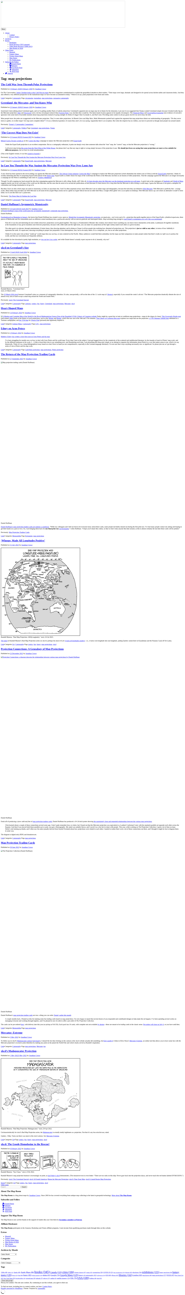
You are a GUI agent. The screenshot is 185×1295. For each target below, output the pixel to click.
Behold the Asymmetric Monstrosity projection (84, 217)
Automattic (41, 1288)
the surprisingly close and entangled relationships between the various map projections (123, 821)
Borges (109, 294)
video (11, 318)
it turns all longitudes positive (75, 641)
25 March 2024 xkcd (11, 294)
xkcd (73, 304)
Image (3, 1183)
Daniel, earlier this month (62, 1015)
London (137, 1275)
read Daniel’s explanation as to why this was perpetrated (143, 219)
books (42, 1272)
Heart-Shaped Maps (12, 308)
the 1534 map (23, 320)
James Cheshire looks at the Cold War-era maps (32, 93)
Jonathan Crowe (40, 89)
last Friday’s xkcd (54, 1176)
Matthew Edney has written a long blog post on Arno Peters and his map (25, 337)
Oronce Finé (35, 320)
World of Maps (178, 181)
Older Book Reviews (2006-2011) (21, 46)
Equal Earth (77, 141)
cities (68, 1272)
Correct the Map (33, 141)
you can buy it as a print (49, 239)
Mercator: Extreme (11, 1032)
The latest (4, 641)
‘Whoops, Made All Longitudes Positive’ (23, 540)
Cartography (16, 98)
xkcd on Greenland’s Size (15, 247)
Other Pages (9, 50)
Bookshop (12, 42)
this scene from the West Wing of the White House (38, 148)
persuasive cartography (61, 98)
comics (34, 304)
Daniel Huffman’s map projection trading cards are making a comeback (25, 527)
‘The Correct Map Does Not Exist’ (20, 132)
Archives (8, 39)
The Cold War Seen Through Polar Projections (27, 84)
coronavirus (98, 1272)
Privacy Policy (14, 37)
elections (137, 1272)
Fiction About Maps (16, 56)
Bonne (59, 318)
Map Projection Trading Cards (19, 532)
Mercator (49, 161)
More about (121, 1195)
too (44, 1046)
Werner (50, 318)
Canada (56, 1272)
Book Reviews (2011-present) (19, 44)
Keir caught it (108, 1041)
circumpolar (29, 98)
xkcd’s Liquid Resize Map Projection (98, 1179)
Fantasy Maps (14, 54)
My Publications (14, 60)
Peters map (50, 176)
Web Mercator (147, 189)
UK (73, 1278)
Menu (3, 29)
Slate (19, 113)
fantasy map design (166, 1272)
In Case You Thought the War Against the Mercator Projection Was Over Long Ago (37, 157)
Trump (52, 128)
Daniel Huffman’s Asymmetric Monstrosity (24, 204)
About (7, 33)
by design (101, 1024)
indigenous (101, 1275)
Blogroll (12, 52)
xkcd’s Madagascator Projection (18, 1051)
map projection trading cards (42, 821)
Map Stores (13, 58)
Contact (12, 35)
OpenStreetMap (20, 1278)
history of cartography (88, 1275)
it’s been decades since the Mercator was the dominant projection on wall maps (113, 181)
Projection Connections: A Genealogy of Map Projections (32, 649)
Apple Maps (27, 1272)
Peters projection (57, 350)
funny (42, 304)
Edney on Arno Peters (13, 328)
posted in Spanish (33, 154)
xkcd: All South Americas (38, 1179)
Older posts (5, 1185)
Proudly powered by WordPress (11, 1288)
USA (83, 1277)
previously (36, 1041)
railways (46, 1278)
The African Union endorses (68, 174)
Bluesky (15, 66)
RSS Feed (15, 71)
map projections (47, 98)
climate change (80, 1272)
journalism (37, 98)
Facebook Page (17, 68)
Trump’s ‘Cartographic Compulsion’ (21, 124)
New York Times (9, 1278)
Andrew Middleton (44, 177)
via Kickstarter (64, 529)
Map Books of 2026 (16, 48)
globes (46, 1275)
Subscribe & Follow (12, 62)
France (15, 1275)
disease (128, 1272)
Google (55, 1275)
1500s (4, 1272)
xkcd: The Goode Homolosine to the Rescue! (25, 1144)
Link (2, 98)
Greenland (34, 128)
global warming (37, 1275)
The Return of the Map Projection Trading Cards (28, 354)
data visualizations (119, 1272)
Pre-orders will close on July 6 (153, 1024)
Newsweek (27, 113)
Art (13, 644)
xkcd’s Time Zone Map (77, 1179)
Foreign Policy (64, 113)
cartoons (28, 304)
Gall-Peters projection (32, 350)
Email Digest (16, 64)
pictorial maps (30, 1278)
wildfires (93, 1278)
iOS (108, 1275)
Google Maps (69, 1275)
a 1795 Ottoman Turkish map (159, 318)
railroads (39, 1278)
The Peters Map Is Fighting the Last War (22, 196)
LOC (37, 324)
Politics (24, 128)
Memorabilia (16, 536)
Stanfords (166, 181)
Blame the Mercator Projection (58, 1179)
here (22, 1024)
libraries (125, 1275)
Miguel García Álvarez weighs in (12, 141)
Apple (17, 1272)
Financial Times (138, 113)
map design (147, 1275)
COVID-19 (108, 1272)
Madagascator (47, 1132)
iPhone (115, 1275)
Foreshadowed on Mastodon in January (14, 217)
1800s (10, 1272)
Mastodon (15, 69)
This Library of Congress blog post (108, 318)
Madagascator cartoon (24, 1041)
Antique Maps (17, 324)
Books (7, 41)
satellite (53, 1278)
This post (171, 316)
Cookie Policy (47, 1286)
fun (38, 304)
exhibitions (150, 1272)
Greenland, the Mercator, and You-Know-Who (26, 102)
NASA (171, 1275)
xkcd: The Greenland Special (19, 300)
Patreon (10, 73)
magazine (155, 113)
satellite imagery (63, 1278)
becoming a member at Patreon (70, 1220)
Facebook (8, 1207)
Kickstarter (28, 536)
